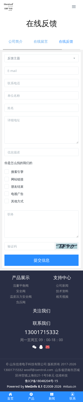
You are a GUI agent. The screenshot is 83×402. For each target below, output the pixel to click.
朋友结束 (17, 186)
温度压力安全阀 (21, 296)
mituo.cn (69, 386)
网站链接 (17, 179)
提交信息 (42, 260)
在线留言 (41, 41)
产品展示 (21, 277)
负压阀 (20, 302)
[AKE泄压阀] (8, 6)
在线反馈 (66, 41)
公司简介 (15, 41)
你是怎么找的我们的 (18, 163)
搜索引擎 (17, 172)
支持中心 (62, 277)
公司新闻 (62, 285)
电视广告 (17, 194)
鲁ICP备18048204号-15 (41, 381)
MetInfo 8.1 (33, 386)
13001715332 (42, 332)
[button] (66, 246)
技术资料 (62, 291)
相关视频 (62, 296)
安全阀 (20, 291)
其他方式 (17, 201)
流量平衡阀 (21, 285)
